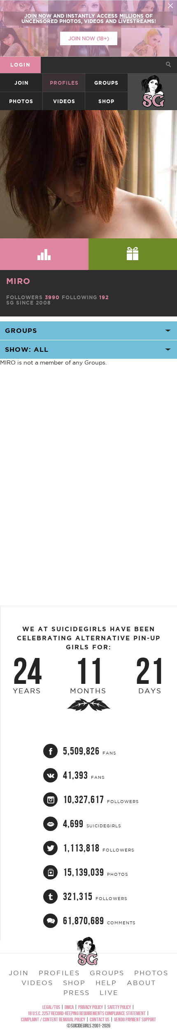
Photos (21, 101)
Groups (106, 82)
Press (76, 992)
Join (21, 82)
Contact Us (99, 1019)
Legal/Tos (51, 1007)
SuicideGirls (152, 82)
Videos (64, 101)
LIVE (109, 992)
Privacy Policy (90, 1007)
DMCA (69, 1007)
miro (18, 281)
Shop (106, 101)
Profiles (64, 82)
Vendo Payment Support (135, 1019)
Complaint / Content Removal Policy (53, 1019)
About (141, 982)
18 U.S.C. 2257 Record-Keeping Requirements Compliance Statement (87, 1013)
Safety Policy (119, 1007)
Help (106, 982)
